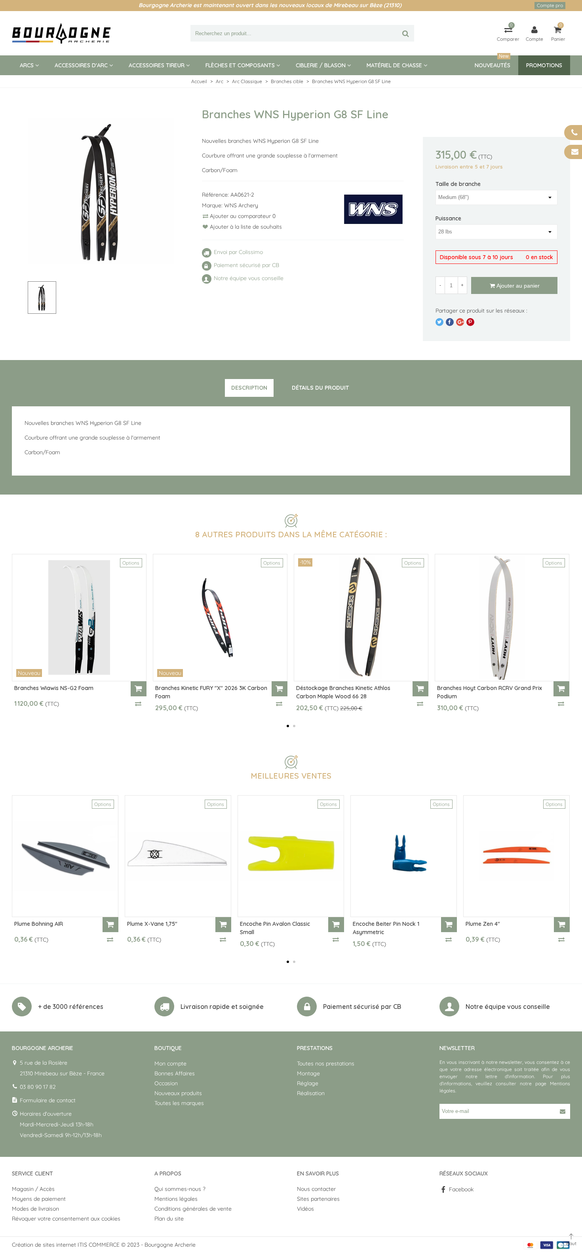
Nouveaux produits (178, 1093)
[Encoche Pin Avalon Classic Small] (291, 856)
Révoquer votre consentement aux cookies (66, 1218)
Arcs (27, 65)
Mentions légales (176, 1198)
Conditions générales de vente (193, 1208)
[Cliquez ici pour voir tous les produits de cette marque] (373, 209)
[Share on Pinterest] (470, 322)
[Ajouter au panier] (138, 688)
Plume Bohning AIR (38, 923)
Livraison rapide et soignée (222, 1006)
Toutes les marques (179, 1103)
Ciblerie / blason (321, 65)
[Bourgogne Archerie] (61, 33)
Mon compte (170, 1063)
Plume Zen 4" (483, 923)
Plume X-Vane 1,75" (152, 923)
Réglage (307, 1083)
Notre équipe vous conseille (508, 1006)
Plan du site (169, 1218)
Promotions (544, 65)
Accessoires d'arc (81, 65)
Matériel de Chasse (394, 65)
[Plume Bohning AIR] (65, 856)
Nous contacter (316, 1188)
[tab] (249, 388)
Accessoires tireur (156, 65)
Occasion (166, 1083)
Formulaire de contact (48, 1100)
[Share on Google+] (460, 322)
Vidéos (305, 1208)
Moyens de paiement (39, 1198)
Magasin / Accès (33, 1188)
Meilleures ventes (291, 776)
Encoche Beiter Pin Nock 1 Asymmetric (386, 928)
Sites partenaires (318, 1198)
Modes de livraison (35, 1208)
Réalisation (311, 1093)
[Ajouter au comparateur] (138, 703)
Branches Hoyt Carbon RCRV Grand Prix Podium (489, 692)
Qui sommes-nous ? (179, 1188)
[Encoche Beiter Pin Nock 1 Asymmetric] (403, 856)
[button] (288, 726)
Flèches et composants (240, 65)
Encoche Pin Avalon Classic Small (275, 928)
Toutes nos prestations (325, 1063)
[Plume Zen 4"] (516, 856)
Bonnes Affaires (174, 1073)
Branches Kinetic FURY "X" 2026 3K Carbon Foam (211, 692)
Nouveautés (492, 62)
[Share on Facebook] (450, 322)
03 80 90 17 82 (38, 1086)
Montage (308, 1073)
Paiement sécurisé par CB (362, 1006)
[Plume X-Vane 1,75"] (178, 856)
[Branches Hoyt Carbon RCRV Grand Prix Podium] (502, 617)
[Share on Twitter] (439, 322)
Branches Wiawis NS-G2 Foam (53, 688)
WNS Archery (241, 205)
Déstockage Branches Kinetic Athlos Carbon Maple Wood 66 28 (343, 692)
